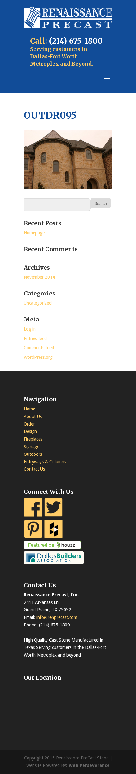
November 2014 (39, 277)
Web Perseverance (89, 765)
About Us (33, 416)
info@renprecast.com (56, 617)
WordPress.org (38, 357)
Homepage (34, 232)
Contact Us (34, 469)
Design (30, 431)
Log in (30, 329)
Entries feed (35, 338)
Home (29, 408)
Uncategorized (38, 303)
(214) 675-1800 (76, 41)
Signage (31, 446)
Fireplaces (33, 438)
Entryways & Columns (45, 461)
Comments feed (39, 347)
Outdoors (33, 454)
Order (29, 424)
